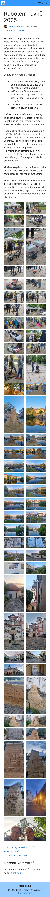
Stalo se (20, 30)
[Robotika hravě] (3, 3)
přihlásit (17, 873)
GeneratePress (25, 893)
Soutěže (11, 30)
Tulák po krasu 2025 (17, 855)
